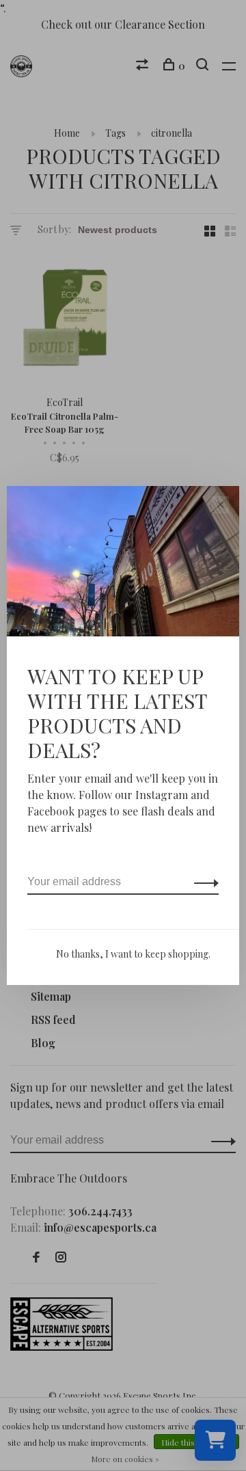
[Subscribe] (203, 882)
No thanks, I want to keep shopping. (133, 953)
